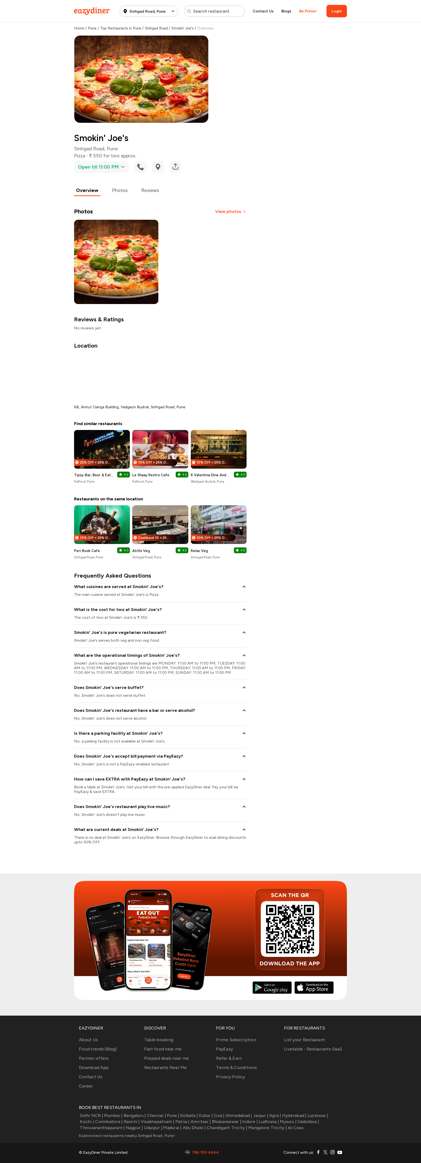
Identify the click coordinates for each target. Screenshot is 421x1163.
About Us (88, 1039)
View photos (228, 211)
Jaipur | (260, 1115)
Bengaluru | (135, 1115)
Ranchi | (132, 1121)
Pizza (79, 156)
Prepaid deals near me (166, 1058)
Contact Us (263, 11)
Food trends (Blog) (98, 1049)
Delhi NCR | (91, 1115)
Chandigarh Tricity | (227, 1127)
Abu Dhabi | (194, 1127)
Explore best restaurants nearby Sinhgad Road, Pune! (127, 1135)
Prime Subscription (236, 1039)
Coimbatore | (109, 1121)
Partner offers (94, 1058)
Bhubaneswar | (226, 1121)
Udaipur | (153, 1127)
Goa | (219, 1115)
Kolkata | (189, 1115)
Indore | (250, 1121)
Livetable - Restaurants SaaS (313, 1049)
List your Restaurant (304, 1039)
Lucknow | (318, 1115)
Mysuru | (288, 1121)
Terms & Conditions (236, 1067)
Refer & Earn (229, 1058)
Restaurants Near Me (165, 1067)
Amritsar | (201, 1121)
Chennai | (156, 1115)
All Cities (295, 1127)
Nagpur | (134, 1127)
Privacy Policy (230, 1076)
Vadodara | (308, 1121)
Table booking (158, 1039)
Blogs (286, 11)
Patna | (182, 1121)
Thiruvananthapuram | (102, 1127)
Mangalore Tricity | (267, 1127)
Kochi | (87, 1121)
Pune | (173, 1115)
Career (86, 1086)
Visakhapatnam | (157, 1121)
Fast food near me (163, 1049)
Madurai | (172, 1127)
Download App (94, 1067)
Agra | (275, 1115)
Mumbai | (113, 1115)
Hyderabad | (294, 1115)
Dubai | (206, 1115)
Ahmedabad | (239, 1115)
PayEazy (224, 1049)
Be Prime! (307, 11)
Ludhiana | (269, 1121)
